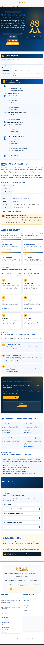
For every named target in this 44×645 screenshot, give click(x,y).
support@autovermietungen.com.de (21, 198)
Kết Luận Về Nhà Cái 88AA (12, 155)
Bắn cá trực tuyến (14, 102)
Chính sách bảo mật (5, 622)
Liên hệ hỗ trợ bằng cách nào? (17, 152)
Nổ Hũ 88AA (6, 318)
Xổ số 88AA (26, 597)
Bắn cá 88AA (26, 605)
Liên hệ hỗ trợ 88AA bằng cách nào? (13, 527)
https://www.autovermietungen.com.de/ (21, 63)
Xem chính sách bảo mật (7, 444)
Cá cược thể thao (14, 100)
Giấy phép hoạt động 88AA (30, 217)
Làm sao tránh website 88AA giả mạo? (13, 522)
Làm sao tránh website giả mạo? (17, 150)
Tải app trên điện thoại (15, 119)
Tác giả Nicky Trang (5, 629)
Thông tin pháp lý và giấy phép (17, 90)
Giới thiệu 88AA (5, 617)
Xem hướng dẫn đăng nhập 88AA (12, 360)
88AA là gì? (13, 141)
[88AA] (22, 2)
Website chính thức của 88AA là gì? (13, 508)
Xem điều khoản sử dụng (29, 446)
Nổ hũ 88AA (26, 610)
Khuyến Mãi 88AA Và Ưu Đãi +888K (15, 122)
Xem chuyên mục (6, 290)
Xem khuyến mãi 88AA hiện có (11, 397)
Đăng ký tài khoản (14, 114)
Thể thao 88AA (27, 602)
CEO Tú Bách (4, 632)
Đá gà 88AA (26, 607)
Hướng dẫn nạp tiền (15, 126)
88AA (7, 597)
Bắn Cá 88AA (6, 301)
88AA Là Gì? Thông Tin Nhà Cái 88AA (15, 86)
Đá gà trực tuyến (14, 109)
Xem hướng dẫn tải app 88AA (12, 371)
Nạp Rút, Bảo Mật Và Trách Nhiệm (14, 124)
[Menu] (42, 2)
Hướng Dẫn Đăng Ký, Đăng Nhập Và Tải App (16, 112)
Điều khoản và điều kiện (6, 624)
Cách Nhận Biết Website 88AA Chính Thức (16, 136)
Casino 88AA (6, 283)
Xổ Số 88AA (27, 301)
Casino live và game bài (15, 97)
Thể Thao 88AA (28, 283)
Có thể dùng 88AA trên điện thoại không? (19, 148)
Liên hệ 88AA (4, 619)
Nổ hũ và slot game (15, 107)
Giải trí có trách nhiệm (15, 133)
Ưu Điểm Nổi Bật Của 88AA (13, 93)
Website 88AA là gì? (15, 143)
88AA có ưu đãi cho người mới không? (18, 145)
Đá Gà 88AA (27, 318)
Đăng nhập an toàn (15, 117)
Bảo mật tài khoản (14, 131)
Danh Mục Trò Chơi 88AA (12, 95)
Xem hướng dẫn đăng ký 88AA (12, 349)
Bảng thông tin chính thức (16, 88)
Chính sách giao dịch (6, 627)
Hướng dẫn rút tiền (15, 129)
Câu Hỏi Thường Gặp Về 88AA (13, 139)
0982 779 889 (16, 195)
